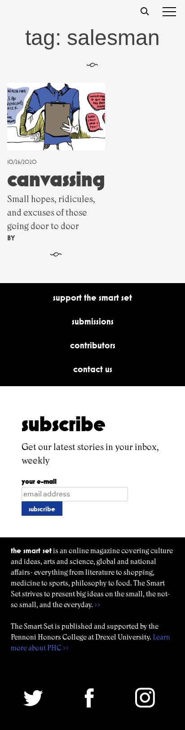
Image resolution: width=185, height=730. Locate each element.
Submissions (93, 321)
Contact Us (92, 369)
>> (97, 604)
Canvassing (56, 179)
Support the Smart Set (92, 297)
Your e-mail (39, 481)
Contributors (92, 345)
